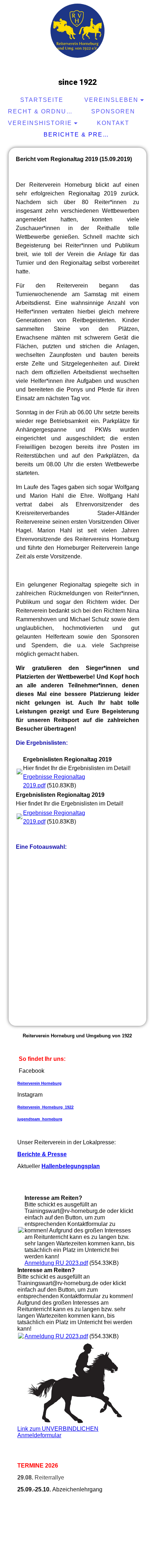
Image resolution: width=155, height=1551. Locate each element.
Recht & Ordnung (42, 111)
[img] (77, 31)
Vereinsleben (111, 100)
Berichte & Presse (78, 134)
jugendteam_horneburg (39, 1119)
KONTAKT (113, 123)
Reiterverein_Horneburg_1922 (45, 1107)
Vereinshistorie (40, 123)
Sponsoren (113, 111)
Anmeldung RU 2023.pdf (56, 1263)
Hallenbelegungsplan (70, 1166)
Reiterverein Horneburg (39, 1083)
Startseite (41, 100)
